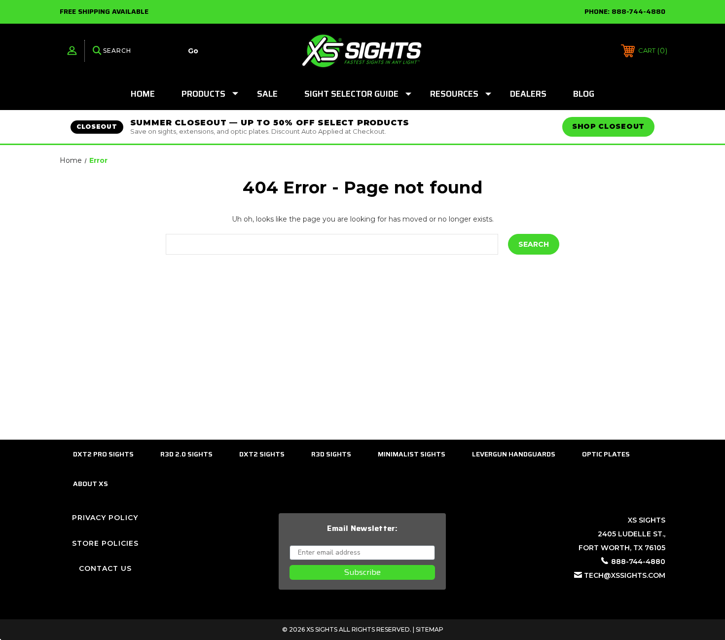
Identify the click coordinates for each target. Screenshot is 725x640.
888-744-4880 (638, 11)
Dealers (528, 93)
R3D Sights (331, 454)
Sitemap (429, 629)
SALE (267, 93)
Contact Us (105, 568)
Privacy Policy (105, 517)
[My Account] (72, 51)
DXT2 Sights (262, 454)
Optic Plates (606, 454)
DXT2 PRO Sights (103, 454)
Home (143, 93)
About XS (90, 483)
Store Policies (105, 543)
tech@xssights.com (624, 575)
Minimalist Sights (411, 454)
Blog (583, 93)
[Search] (97, 51)
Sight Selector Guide (351, 93)
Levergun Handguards (513, 454)
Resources (454, 93)
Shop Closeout (608, 126)
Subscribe (362, 572)
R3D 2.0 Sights (186, 454)
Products (203, 93)
